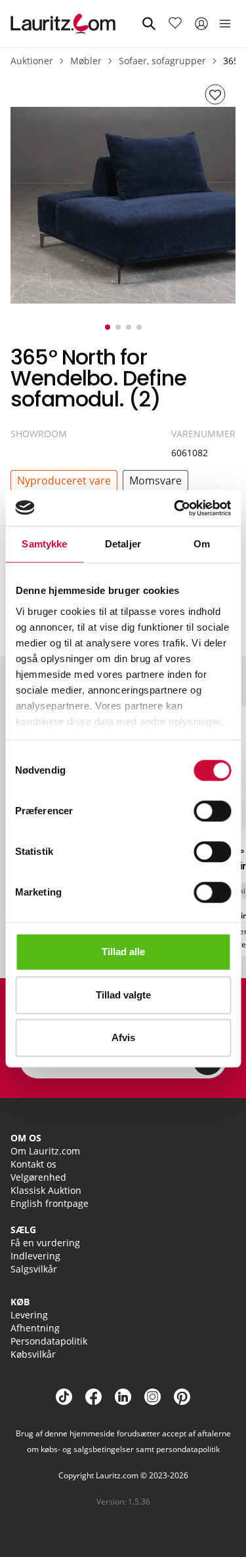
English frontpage (49, 1203)
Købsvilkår (33, 1354)
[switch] (212, 810)
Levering (29, 1315)
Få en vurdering (45, 1242)
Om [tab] (202, 543)
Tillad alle (123, 951)
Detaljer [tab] (123, 543)
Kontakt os (33, 1164)
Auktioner (31, 60)
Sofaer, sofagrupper (162, 60)
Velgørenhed (38, 1177)
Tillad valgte (123, 994)
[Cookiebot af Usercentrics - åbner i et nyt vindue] (175, 508)
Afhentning (35, 1328)
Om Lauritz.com (45, 1151)
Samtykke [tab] (44, 543)
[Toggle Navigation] (225, 23)
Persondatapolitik (48, 1341)
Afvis (123, 1037)
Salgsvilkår (33, 1269)
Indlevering (35, 1256)
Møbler (86, 60)
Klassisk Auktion (45, 1190)
